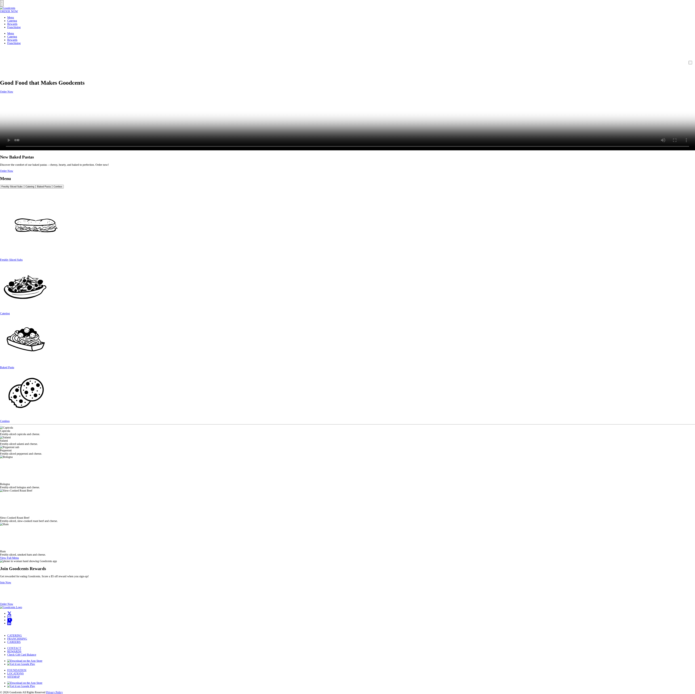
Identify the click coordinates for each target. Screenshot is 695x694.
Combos (58, 186)
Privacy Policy (54, 692)
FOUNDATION (16, 670)
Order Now (6, 91)
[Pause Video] (690, 62)
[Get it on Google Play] (21, 664)
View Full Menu (9, 557)
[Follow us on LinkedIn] (9, 623)
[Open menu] (2, 3)
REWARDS (14, 651)
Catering (12, 20)
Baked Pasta (44, 186)
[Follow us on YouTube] (9, 619)
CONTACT (14, 648)
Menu (10, 17)
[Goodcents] (7, 8)
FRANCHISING (17, 638)
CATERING (14, 635)
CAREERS (14, 642)
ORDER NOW (9, 11)
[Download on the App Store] (24, 660)
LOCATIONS (15, 673)
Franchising (14, 27)
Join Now (5, 582)
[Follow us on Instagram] (9, 616)
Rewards (12, 24)
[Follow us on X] (9, 613)
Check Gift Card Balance (21, 654)
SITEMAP (13, 676)
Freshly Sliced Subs (12, 186)
